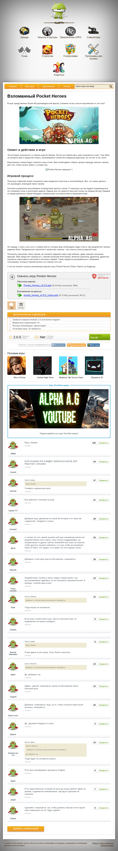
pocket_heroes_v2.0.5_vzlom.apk (41, 295)
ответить (28, 446)
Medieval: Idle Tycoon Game (71, 377)
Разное (66, 86)
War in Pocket (19, 377)
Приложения (49, 86)
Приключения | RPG (70, 37)
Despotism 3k (97, 377)
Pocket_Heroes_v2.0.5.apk (37, 285)
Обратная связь (107, 846)
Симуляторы (93, 37)
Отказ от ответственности (103, 843)
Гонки (24, 56)
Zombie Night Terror (45, 377)
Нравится (103, 443)
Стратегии (47, 56)
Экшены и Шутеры (48, 37)
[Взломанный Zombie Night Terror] (45, 365)
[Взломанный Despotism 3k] (97, 365)
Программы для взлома (93, 57)
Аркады (24, 37)
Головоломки (70, 56)
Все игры (29, 86)
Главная (13, 86)
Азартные (59, 75)
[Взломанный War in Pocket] (19, 365)
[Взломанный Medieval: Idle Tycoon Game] (71, 365)
